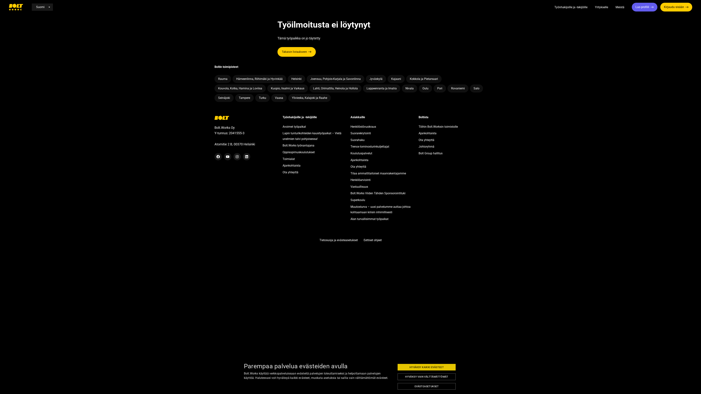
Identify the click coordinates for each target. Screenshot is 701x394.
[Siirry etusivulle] (16, 7)
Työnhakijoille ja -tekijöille (570, 7)
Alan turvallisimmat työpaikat (369, 219)
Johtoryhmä (426, 146)
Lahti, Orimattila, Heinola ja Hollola (335, 88)
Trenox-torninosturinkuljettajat (369, 146)
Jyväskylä (375, 79)
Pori (439, 88)
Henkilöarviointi (360, 180)
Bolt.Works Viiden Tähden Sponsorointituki (378, 193)
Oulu (425, 88)
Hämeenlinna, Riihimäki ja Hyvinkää (259, 79)
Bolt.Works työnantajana (298, 145)
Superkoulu (357, 200)
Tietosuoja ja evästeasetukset (338, 240)
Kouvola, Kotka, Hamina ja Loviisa (240, 88)
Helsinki (296, 79)
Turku (262, 98)
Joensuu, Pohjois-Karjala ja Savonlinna (335, 79)
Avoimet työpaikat (294, 126)
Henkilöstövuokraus (363, 126)
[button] (591, 7)
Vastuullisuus (359, 186)
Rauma (222, 79)
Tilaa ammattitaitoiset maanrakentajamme (378, 173)
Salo (476, 88)
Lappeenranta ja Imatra (382, 88)
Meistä (620, 7)
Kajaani (396, 79)
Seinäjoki (224, 98)
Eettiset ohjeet (373, 240)
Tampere (244, 98)
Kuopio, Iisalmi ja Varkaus (287, 88)
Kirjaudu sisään (674, 7)
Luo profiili (642, 7)
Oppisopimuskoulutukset (299, 152)
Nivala (409, 88)
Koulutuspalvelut (361, 153)
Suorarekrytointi (360, 133)
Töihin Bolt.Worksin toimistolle (438, 126)
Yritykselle (601, 7)
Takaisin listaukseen (294, 51)
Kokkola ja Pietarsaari (424, 79)
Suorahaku (357, 140)
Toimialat (289, 159)
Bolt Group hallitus (431, 153)
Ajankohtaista (291, 165)
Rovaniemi (458, 88)
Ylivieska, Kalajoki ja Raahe (309, 98)
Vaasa (279, 98)
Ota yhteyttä (290, 172)
